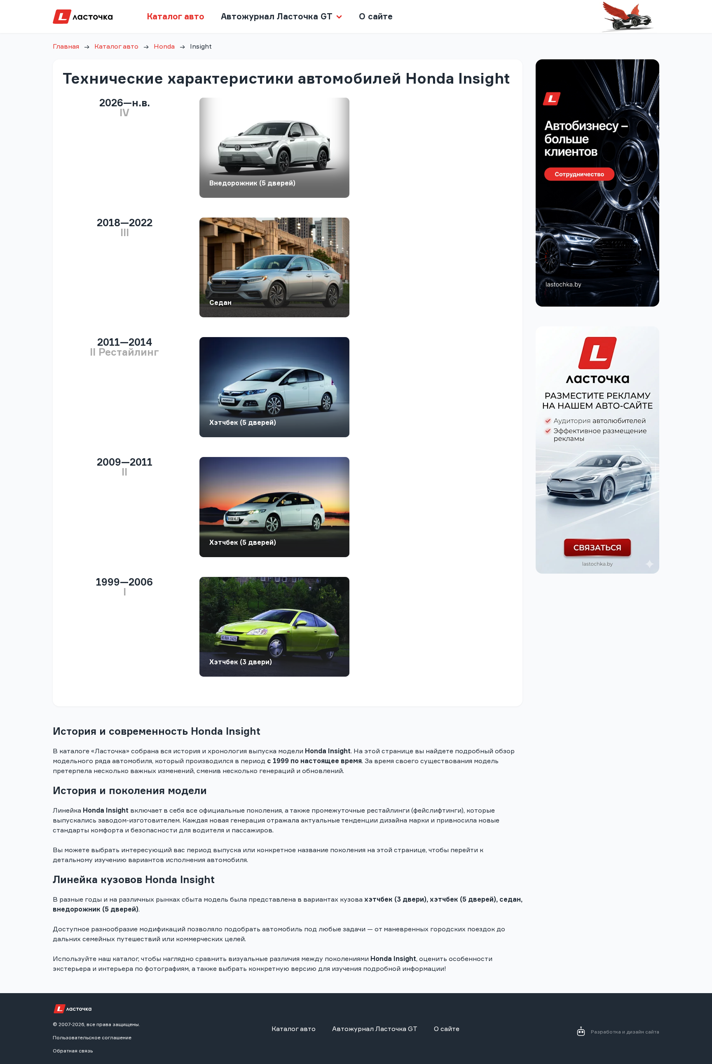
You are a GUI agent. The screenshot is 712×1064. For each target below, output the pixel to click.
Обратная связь (73, 1051)
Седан (220, 302)
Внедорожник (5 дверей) (252, 183)
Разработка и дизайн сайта (625, 1032)
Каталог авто (175, 16)
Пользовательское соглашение (92, 1037)
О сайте (376, 16)
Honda (164, 46)
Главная (66, 46)
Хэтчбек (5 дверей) (242, 422)
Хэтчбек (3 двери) (240, 662)
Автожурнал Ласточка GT (374, 1028)
